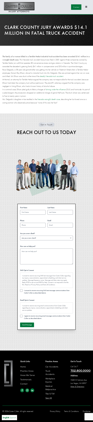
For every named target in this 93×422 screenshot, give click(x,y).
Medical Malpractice (50, 388)
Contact (76, 7)
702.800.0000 (80, 370)
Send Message (27, 325)
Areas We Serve (27, 375)
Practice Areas (27, 371)
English (6, 417)
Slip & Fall (49, 393)
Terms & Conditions (49, 285)
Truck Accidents (49, 373)
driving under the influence (56, 89)
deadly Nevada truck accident (51, 76)
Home (23, 366)
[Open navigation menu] (86, 7)
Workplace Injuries (50, 380)
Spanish (13, 417)
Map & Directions (77, 386)
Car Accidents (51, 366)
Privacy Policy (35, 285)
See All (48, 398)
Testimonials (25, 379)
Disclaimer (87, 411)
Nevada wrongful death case (48, 99)
